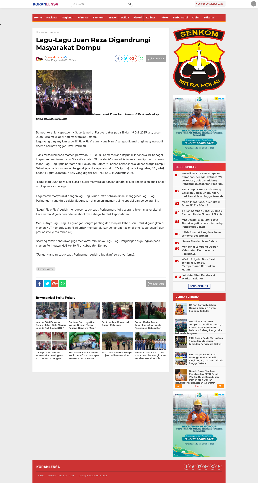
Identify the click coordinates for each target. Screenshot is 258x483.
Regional (67, 17)
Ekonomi (98, 17)
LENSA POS (101, 475)
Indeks (164, 17)
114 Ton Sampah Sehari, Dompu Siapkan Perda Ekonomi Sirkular (203, 212)
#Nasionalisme (45, 269)
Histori (137, 17)
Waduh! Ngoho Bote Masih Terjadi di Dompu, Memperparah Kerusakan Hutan (199, 264)
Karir (72, 475)
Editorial (209, 17)
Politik (125, 17)
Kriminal (83, 17)
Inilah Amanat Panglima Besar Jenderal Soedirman (201, 234)
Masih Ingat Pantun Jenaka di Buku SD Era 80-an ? (201, 203)
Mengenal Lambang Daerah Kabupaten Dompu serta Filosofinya (200, 250)
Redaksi (40, 475)
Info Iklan (62, 475)
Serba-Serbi (180, 17)
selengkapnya (199, 286)
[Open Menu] (253, 3)
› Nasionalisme (51, 32)
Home (38, 17)
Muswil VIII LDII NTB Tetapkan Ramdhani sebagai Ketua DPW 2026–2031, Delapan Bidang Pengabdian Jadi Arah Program (202, 178)
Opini (195, 17)
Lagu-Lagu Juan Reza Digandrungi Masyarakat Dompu (93, 43)
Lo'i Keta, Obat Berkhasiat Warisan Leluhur (198, 277)
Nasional (51, 17)
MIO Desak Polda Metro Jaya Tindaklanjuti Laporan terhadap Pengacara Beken (202, 223)
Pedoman (51, 475)
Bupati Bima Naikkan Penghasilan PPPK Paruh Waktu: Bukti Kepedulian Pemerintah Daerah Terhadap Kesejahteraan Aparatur (197, 377)
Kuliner (150, 17)
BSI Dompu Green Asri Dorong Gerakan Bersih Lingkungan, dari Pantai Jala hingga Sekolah (202, 193)
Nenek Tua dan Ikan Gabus (199, 241)
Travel (113, 17)
